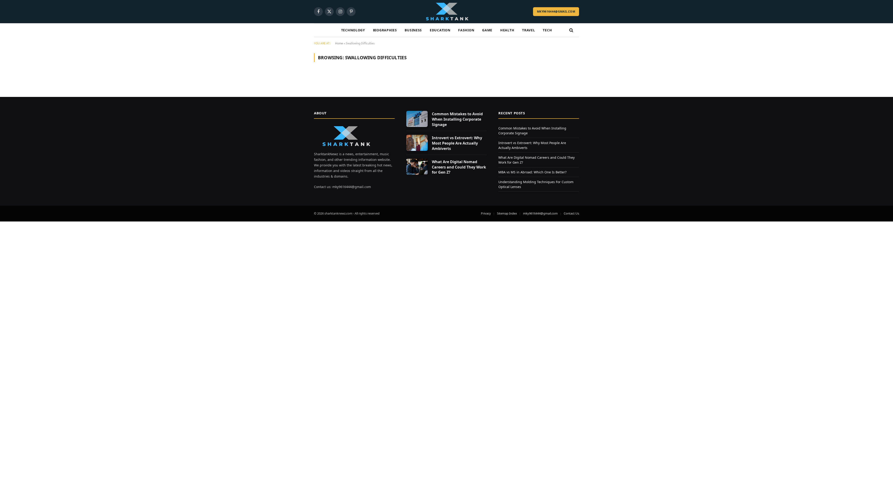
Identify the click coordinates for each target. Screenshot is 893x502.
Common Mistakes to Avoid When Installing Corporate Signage (457, 119)
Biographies (385, 30)
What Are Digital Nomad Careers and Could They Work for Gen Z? (459, 167)
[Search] (570, 30)
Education (440, 30)
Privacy (486, 213)
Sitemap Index (507, 213)
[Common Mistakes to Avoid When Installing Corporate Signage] (417, 119)
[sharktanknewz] (446, 11)
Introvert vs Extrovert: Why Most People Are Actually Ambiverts (457, 143)
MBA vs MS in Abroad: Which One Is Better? (532, 172)
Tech (547, 30)
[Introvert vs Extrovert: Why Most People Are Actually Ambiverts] (417, 143)
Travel (528, 30)
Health (507, 30)
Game (487, 30)
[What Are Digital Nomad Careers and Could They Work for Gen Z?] (417, 167)
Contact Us (571, 213)
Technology (353, 30)
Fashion (466, 30)
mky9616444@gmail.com (556, 11)
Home (339, 43)
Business (413, 30)
